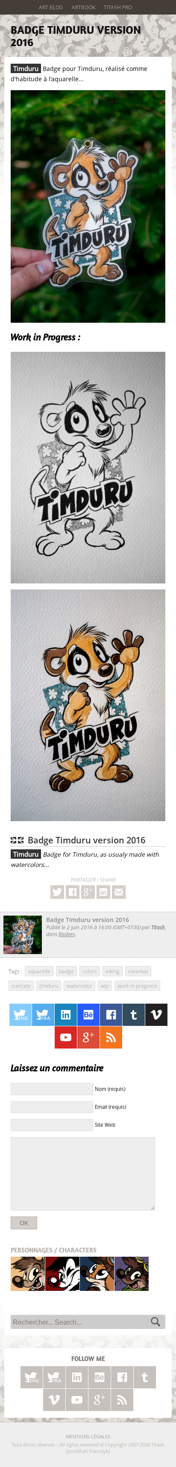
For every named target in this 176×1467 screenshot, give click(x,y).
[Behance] (88, 1015)
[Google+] (88, 892)
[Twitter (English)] (20, 1015)
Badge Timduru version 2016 (76, 36)
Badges (67, 934)
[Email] (119, 892)
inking (113, 971)
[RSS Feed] (111, 1037)
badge (66, 971)
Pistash (62, 1273)
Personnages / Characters (54, 1250)
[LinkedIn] (66, 1015)
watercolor (79, 985)
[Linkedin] (103, 892)
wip (105, 985)
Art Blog (51, 7)
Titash (28, 1273)
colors (89, 971)
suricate (21, 985)
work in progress (137, 985)
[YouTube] (66, 1037)
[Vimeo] (156, 1015)
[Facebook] (72, 892)
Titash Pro (118, 7)
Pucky (97, 1273)
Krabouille (131, 1273)
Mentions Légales (88, 1436)
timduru (48, 985)
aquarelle (39, 971)
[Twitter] (57, 892)
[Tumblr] (134, 1015)
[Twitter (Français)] (43, 1015)
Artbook (83, 7)
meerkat (138, 971)
